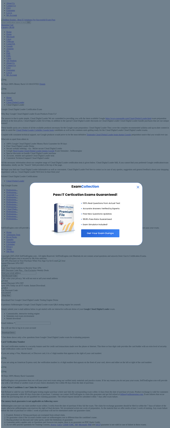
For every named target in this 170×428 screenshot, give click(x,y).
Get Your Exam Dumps (100, 233)
